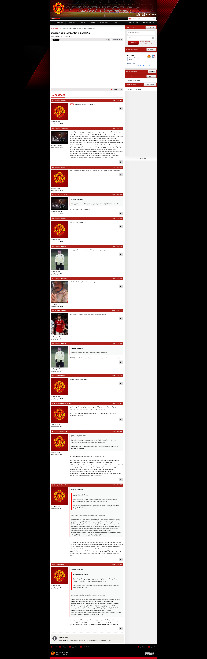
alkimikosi (63, 246)
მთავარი (55, 647)
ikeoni (63, 375)
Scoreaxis (137, 80)
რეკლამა (153, 647)
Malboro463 (64, 278)
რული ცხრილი (150, 84)
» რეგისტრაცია (145, 41)
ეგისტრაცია (151, 27)
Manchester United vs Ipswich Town (140, 66)
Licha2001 (63, 310)
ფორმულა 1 (143, 647)
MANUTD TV (85, 647)
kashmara (63, 100)
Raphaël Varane (66, 403)
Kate (62, 564)
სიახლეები (64, 647)
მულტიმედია (74, 647)
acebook (152, 71)
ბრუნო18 (64, 431)
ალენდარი (151, 49)
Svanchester (72, 28)
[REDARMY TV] (56, 18)
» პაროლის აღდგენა (146, 43)
